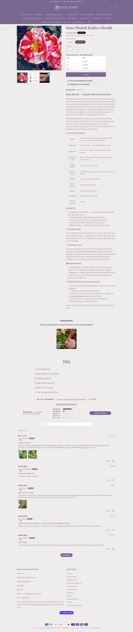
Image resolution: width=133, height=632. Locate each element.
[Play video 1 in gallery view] (45, 78)
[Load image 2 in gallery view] (33, 78)
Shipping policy (95, 627)
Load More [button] (66, 555)
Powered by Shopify (55, 627)
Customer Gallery (72, 599)
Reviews (69, 596)
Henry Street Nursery (43, 627)
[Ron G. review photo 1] (22, 504)
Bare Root (80, 42)
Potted (71, 42)
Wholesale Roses (72, 589)
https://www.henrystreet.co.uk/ (43, 604)
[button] (19, 8)
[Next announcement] (116, 1)
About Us (70, 602)
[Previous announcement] (17, 1)
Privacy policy (75, 627)
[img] (22, 436)
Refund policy (66, 627)
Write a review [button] (100, 413)
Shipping (78, 35)
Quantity (68, 46)
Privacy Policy (71, 586)
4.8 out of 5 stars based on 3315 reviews (71, 399)
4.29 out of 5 (37, 412)
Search (69, 573)
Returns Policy (71, 577)
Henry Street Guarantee (74, 605)
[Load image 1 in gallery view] (22, 78)
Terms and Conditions (74, 583)
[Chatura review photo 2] (32, 454)
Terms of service (85, 627)
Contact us (70, 592)
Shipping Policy (72, 580)
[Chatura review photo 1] (22, 454)
